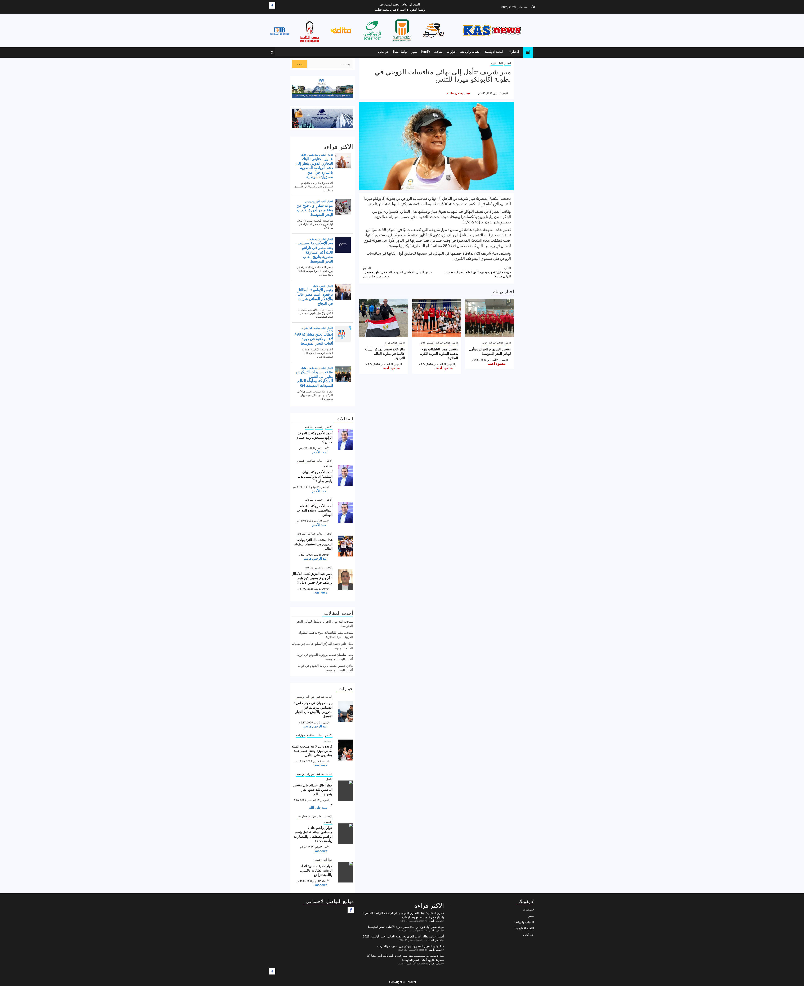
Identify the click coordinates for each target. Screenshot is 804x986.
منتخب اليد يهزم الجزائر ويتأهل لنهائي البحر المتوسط (490, 351)
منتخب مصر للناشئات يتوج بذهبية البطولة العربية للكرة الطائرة (439, 353)
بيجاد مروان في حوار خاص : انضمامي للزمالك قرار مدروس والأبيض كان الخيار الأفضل (313, 709)
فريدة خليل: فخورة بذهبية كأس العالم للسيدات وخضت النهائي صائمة (478, 272)
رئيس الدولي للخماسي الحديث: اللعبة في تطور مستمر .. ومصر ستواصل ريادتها (397, 272)
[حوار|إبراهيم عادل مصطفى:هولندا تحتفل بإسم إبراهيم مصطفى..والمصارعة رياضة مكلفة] (345, 833)
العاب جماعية (496, 342)
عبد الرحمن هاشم (458, 93)
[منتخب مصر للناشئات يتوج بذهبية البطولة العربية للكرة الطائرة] (436, 318)
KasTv (425, 51)
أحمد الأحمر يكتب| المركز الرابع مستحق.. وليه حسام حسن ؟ (314, 437)
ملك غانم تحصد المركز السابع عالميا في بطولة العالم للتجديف (385, 353)
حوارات (451, 51)
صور (414, 51)
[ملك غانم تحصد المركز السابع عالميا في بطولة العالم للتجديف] (383, 318)
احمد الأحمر (319, 452)
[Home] (528, 52)
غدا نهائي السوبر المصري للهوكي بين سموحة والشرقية (410, 946)
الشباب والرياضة (470, 51)
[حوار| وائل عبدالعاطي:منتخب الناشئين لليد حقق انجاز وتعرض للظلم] (345, 790)
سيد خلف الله (318, 807)
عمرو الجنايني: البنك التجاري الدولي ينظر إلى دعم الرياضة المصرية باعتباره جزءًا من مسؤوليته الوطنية (403, 915)
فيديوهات (528, 909)
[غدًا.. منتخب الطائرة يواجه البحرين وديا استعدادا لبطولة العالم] (345, 546)
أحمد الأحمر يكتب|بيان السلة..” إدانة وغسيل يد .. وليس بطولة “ (315, 476)
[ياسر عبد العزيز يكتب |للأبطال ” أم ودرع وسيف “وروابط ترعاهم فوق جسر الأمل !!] (345, 579)
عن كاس (383, 51)
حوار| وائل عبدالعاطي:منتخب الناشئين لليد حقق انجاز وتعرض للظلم (312, 789)
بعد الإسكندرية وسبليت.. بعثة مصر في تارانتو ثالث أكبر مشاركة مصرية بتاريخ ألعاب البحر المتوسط (405, 957)
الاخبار (515, 51)
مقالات (438, 51)
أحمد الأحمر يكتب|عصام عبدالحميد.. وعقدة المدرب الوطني (314, 510)
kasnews (320, 592)
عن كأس (528, 934)
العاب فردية (497, 63)
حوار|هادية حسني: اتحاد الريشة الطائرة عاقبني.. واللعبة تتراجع (316, 870)
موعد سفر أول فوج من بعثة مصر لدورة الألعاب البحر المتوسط (406, 926)
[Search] (272, 52)
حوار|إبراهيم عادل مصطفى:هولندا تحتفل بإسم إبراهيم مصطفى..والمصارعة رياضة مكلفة (313, 834)
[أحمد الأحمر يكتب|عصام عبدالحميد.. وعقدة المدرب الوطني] (345, 512)
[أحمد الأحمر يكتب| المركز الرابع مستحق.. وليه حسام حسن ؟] (345, 439)
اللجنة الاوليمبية (493, 51)
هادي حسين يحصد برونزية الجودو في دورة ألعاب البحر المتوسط (325, 667)
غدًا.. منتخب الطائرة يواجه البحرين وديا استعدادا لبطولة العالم (313, 544)
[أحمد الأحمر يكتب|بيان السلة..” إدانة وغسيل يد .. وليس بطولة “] (345, 475)
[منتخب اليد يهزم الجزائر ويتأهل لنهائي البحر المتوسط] (489, 318)
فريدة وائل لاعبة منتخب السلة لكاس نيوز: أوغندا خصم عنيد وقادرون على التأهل (311, 750)
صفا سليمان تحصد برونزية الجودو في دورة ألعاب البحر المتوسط (325, 656)
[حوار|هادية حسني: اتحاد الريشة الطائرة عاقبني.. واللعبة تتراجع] (345, 872)
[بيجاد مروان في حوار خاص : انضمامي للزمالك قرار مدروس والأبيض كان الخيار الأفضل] (345, 711)
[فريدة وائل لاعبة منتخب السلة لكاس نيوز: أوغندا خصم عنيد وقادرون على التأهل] (345, 750)
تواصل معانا (400, 51)
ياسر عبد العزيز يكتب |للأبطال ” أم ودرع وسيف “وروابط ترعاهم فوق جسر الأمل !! (311, 578)
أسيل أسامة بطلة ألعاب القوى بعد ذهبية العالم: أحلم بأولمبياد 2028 (403, 936)
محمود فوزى (435, 963)
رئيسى (430, 342)
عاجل (484, 342)
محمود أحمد (497, 364)
